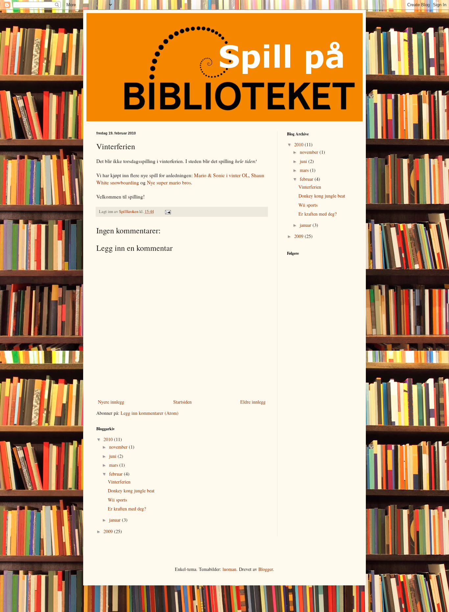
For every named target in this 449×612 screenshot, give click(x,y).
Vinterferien (119, 482)
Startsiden (182, 402)
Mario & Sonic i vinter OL (221, 175)
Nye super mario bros (169, 182)
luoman (229, 569)
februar (116, 474)
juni (113, 456)
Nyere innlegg (111, 402)
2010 (109, 439)
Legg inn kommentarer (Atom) (149, 413)
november (119, 447)
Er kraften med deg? (127, 509)
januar (115, 520)
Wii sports (117, 500)
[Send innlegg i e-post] (167, 211)
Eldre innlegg (253, 402)
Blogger (265, 569)
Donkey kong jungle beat (131, 490)
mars (114, 465)
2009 (109, 531)
